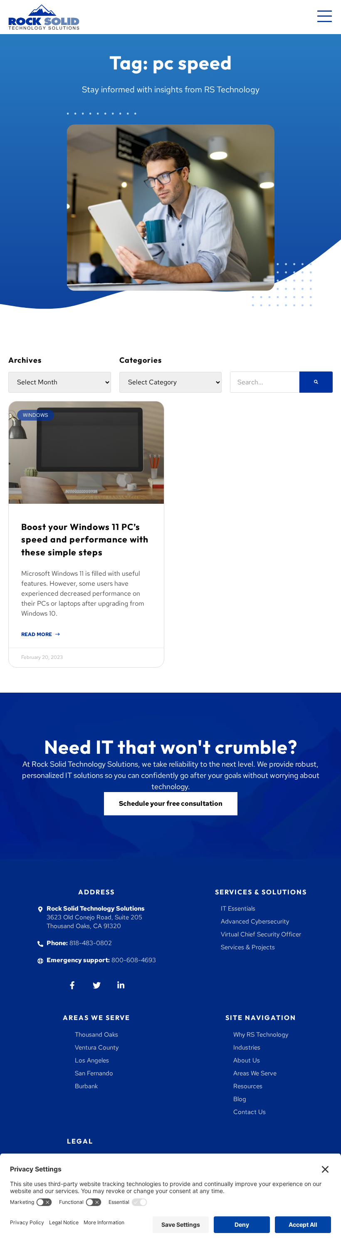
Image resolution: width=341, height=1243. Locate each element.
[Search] (316, 382)
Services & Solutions (261, 892)
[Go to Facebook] (72, 985)
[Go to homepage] (43, 17)
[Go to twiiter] (96, 985)
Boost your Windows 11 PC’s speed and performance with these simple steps (84, 539)
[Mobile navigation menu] (324, 17)
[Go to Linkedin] (120, 985)
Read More (37, 634)
